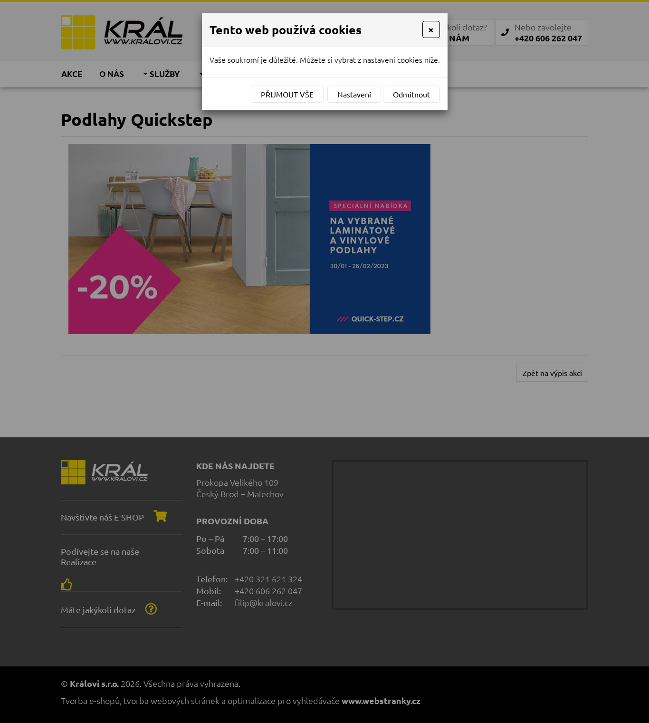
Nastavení (354, 94)
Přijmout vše (287, 94)
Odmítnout (411, 94)
